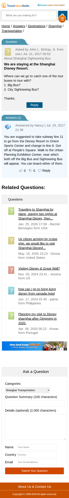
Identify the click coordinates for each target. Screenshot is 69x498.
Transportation (12, 31)
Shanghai (55, 26)
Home (6, 26)
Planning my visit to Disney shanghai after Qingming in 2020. (37, 318)
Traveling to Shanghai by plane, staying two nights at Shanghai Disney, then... (37, 214)
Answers (19, 26)
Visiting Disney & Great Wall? (39, 268)
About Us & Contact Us (34, 486)
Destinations (36, 26)
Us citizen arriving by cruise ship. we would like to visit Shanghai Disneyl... (37, 243)
